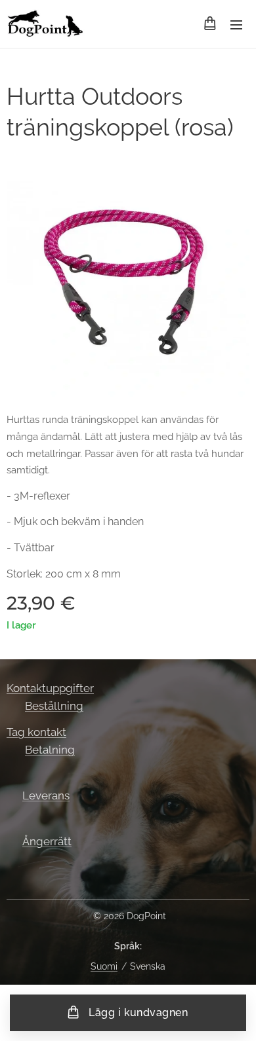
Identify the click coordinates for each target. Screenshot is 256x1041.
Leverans (46, 795)
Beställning (54, 705)
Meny (236, 24)
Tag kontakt (36, 732)
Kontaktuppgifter (50, 688)
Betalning (50, 749)
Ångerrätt (47, 841)
